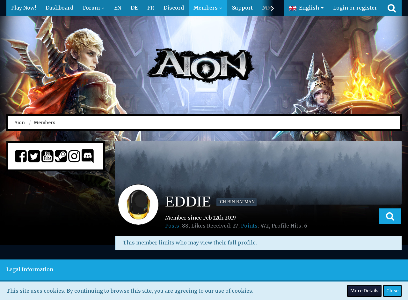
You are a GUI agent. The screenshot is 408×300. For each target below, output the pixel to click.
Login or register (355, 7)
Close (392, 291)
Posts (172, 225)
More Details (364, 291)
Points (249, 225)
